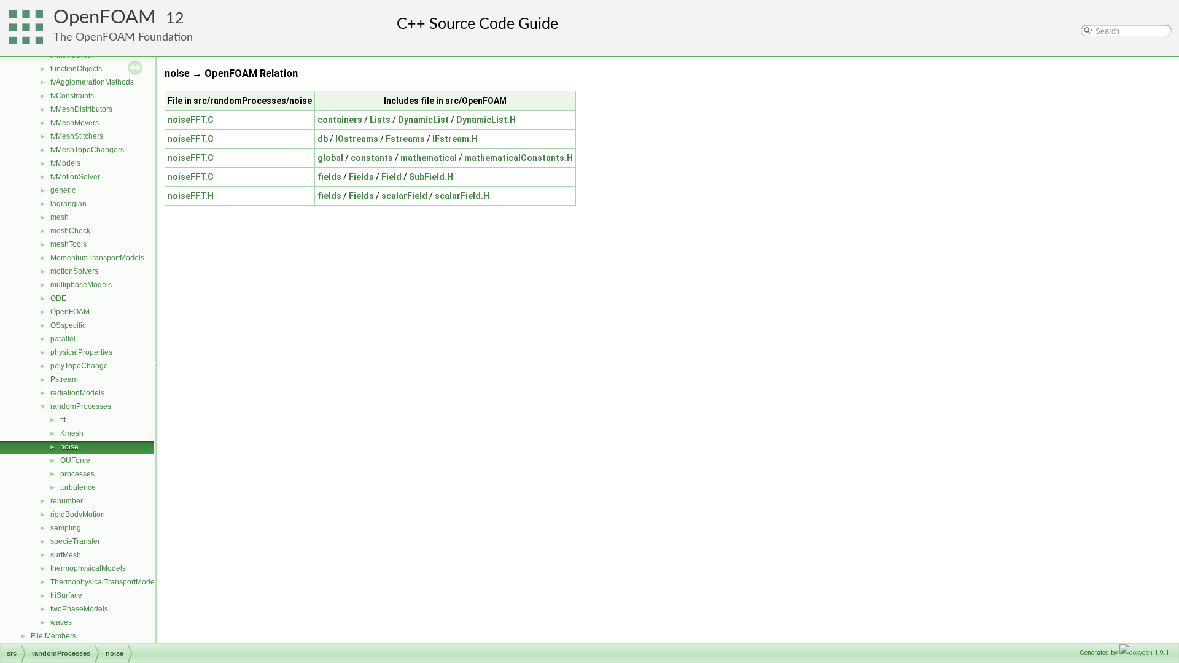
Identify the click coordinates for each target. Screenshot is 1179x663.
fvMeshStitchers (76, 136)
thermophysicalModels (88, 568)
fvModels (65, 163)
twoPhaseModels (79, 609)
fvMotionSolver (75, 177)
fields (329, 177)
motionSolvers (74, 271)
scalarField (404, 196)
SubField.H (431, 177)
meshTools (68, 244)
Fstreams (405, 139)
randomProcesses (80, 406)
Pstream (64, 379)
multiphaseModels (81, 285)
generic (63, 190)
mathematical (428, 158)
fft (63, 420)
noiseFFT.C (191, 120)
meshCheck (70, 231)
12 (175, 18)
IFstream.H (455, 139)
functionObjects (76, 68)
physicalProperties (81, 352)
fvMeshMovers (74, 122)
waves (61, 622)
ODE (58, 298)
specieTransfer (75, 541)
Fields (361, 177)
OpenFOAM (104, 17)
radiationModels (77, 393)
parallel (63, 339)
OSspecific (68, 325)
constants (372, 158)
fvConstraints (72, 95)
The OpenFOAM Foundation (123, 37)
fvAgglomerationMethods (92, 82)
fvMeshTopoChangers (87, 149)
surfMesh (65, 555)
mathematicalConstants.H (518, 158)
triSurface (66, 595)
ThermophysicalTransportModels (105, 582)
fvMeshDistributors (81, 109)
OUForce (75, 460)
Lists (380, 120)
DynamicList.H (486, 120)
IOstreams (356, 139)
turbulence (78, 487)
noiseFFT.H (191, 196)
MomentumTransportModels (97, 258)
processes (77, 474)
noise (69, 447)
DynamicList (423, 120)
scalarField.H (462, 196)
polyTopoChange (79, 366)
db (322, 139)
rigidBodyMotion (77, 514)
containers (339, 120)
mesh (59, 217)
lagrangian (68, 204)
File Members (53, 636)
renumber (66, 501)
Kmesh (72, 433)
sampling (65, 528)
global (330, 158)
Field (391, 177)
